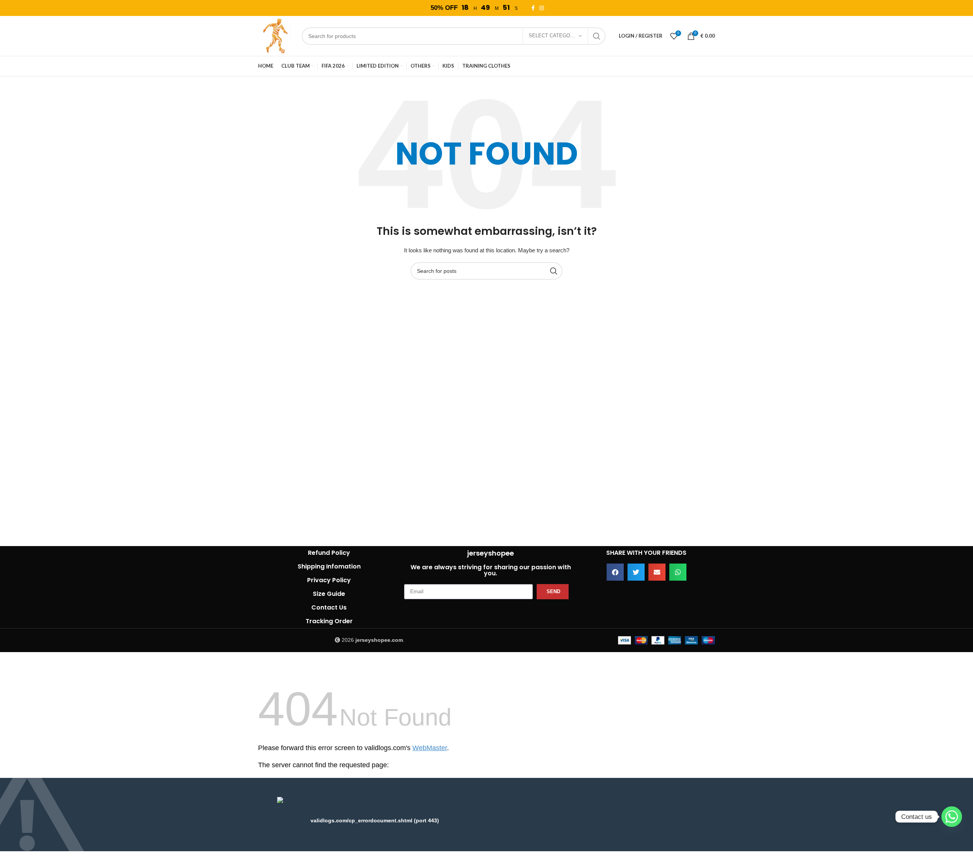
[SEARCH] (596, 36)
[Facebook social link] (534, 8)
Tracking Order (329, 621)
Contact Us (329, 607)
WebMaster (429, 748)
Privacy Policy (329, 580)
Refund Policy (329, 552)
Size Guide (329, 593)
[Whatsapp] (951, 816)
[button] (615, 572)
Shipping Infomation (329, 566)
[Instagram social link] (542, 8)
